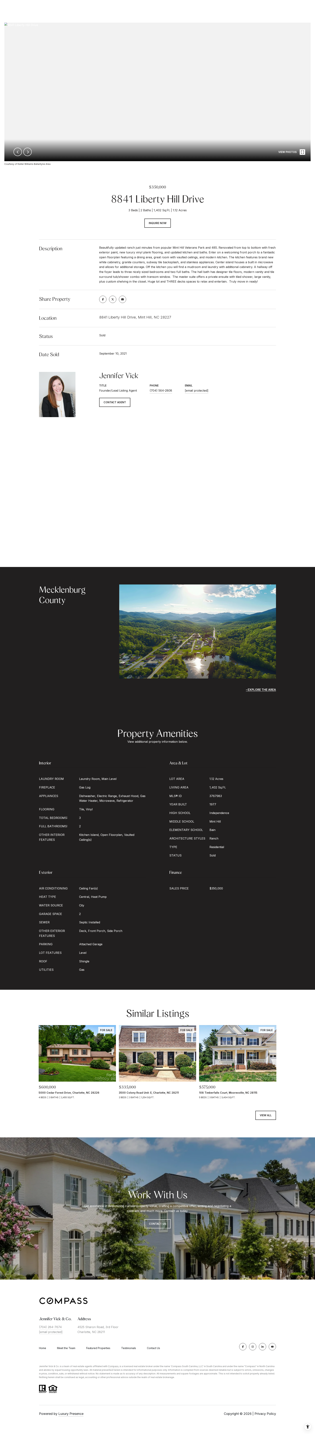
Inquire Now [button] (157, 223)
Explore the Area (262, 689)
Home (42, 1348)
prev (17, 152)
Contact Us (157, 1223)
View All (266, 1115)
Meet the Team (66, 1348)
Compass (113, 1366)
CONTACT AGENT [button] (115, 402)
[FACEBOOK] (242, 1346)
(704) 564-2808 (161, 390)
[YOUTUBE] (272, 1346)
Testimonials (128, 1348)
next (27, 152)
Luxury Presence (70, 1414)
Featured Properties (98, 1348)
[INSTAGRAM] (252, 1346)
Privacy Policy (265, 1414)
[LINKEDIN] (262, 1346)
